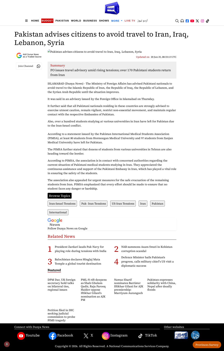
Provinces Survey (206, 345)
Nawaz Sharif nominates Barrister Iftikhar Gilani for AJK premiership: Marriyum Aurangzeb (128, 286)
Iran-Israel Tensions (62, 203)
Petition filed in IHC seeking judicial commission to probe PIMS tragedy (61, 315)
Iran (143, 203)
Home (35, 20)
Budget (47, 20)
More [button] (115, 20)
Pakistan (62, 20)
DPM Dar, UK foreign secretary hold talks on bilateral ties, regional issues (61, 285)
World (76, 20)
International (58, 212)
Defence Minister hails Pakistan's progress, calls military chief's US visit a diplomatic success (147, 261)
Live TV (130, 20)
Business (90, 20)
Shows (104, 20)
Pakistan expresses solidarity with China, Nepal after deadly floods (161, 285)
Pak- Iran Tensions (93, 203)
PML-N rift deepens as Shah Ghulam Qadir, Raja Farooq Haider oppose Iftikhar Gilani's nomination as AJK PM (94, 290)
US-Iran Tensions (123, 203)
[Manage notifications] (7, 344)
